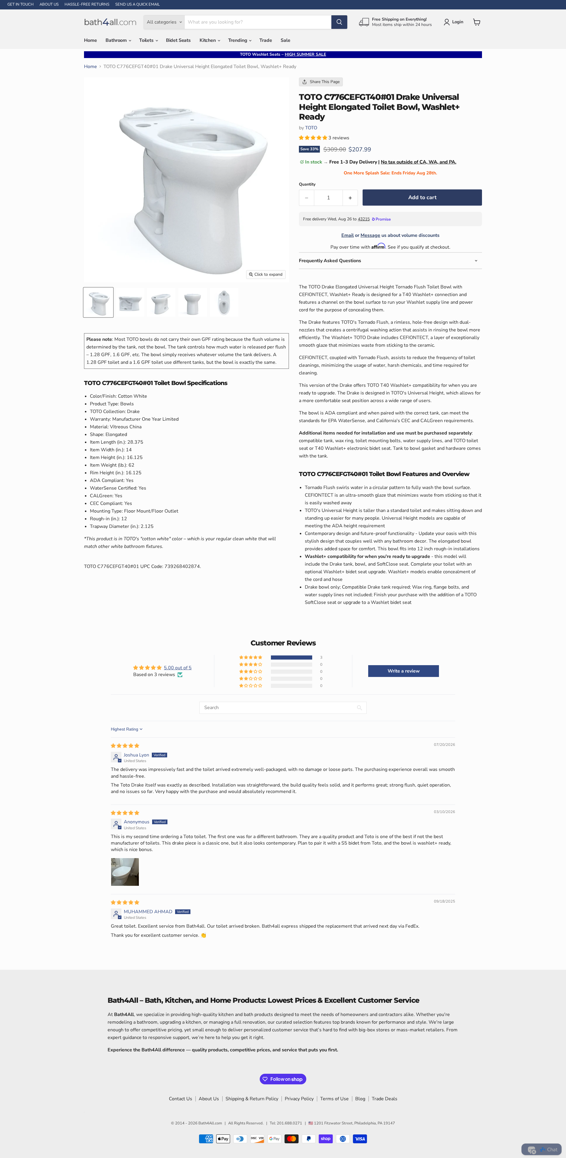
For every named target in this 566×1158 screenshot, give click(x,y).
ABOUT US (49, 4)
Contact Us (180, 1099)
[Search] (339, 22)
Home (90, 40)
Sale (285, 40)
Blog (360, 1099)
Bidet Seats (178, 40)
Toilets (147, 40)
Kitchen (208, 40)
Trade (265, 40)
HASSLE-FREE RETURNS (87, 4)
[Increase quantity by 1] (350, 198)
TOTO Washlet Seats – (283, 54)
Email (347, 235)
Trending (238, 40)
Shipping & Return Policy (252, 1099)
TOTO (311, 128)
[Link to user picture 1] (125, 872)
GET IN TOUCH (20, 4)
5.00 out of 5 (178, 668)
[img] (125, 746)
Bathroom (117, 40)
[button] (313, 138)
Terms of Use (334, 1099)
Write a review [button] (404, 671)
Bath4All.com (210, 1123)
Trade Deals (384, 1099)
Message (370, 235)
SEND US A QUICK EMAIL (137, 4)
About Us (209, 1099)
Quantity (307, 184)
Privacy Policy (299, 1099)
